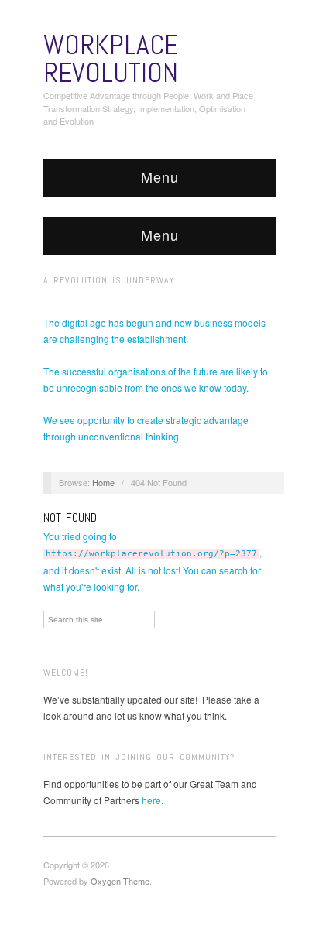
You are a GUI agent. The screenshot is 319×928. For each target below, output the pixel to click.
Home (103, 482)
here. (152, 799)
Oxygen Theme (120, 881)
